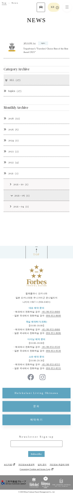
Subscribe (36, 454)
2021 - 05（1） (22, 195)
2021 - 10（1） (21, 184)
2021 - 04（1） (21, 206)
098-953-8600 (53, 316)
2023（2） (14, 151)
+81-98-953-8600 (51, 312)
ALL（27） (15, 80)
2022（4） (14, 162)
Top (4, 3)
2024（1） (14, 140)
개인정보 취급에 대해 (59, 464)
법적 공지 (42, 464)
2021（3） (14, 173)
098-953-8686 (53, 333)
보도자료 (8, 464)
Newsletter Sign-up (36, 436)
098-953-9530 (53, 351)
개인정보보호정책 (26, 464)
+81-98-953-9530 (51, 347)
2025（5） (14, 129)
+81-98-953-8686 (51, 329)
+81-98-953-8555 (51, 364)
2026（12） (14, 118)
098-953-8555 (53, 368)
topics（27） (15, 91)
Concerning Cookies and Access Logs (35, 469)
